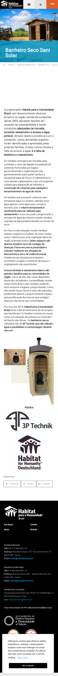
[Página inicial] (4, 65)
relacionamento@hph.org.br (20, 621)
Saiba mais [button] (22, 657)
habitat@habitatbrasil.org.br (21, 602)
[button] (29, 4)
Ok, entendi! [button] (28, 665)
